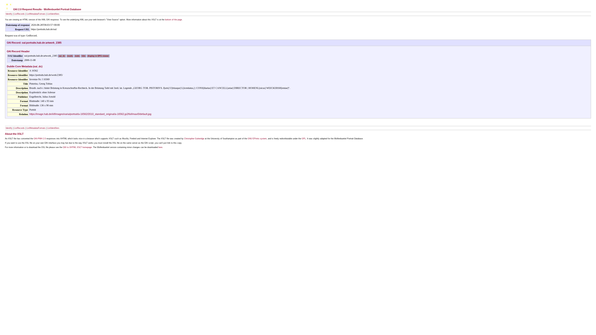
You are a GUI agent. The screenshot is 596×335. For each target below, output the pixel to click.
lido (83, 56)
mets (77, 56)
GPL (304, 138)
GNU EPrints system (257, 138)
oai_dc (62, 56)
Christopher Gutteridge (194, 138)
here (160, 147)
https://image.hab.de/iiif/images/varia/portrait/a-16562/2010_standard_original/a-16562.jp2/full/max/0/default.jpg (90, 114)
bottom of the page (173, 19)
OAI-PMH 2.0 (40, 138)
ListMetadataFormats (35, 14)
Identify (9, 14)
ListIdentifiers (53, 14)
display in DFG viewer (98, 56)
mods (70, 56)
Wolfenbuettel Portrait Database (62, 9)
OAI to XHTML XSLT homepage (77, 147)
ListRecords (19, 14)
